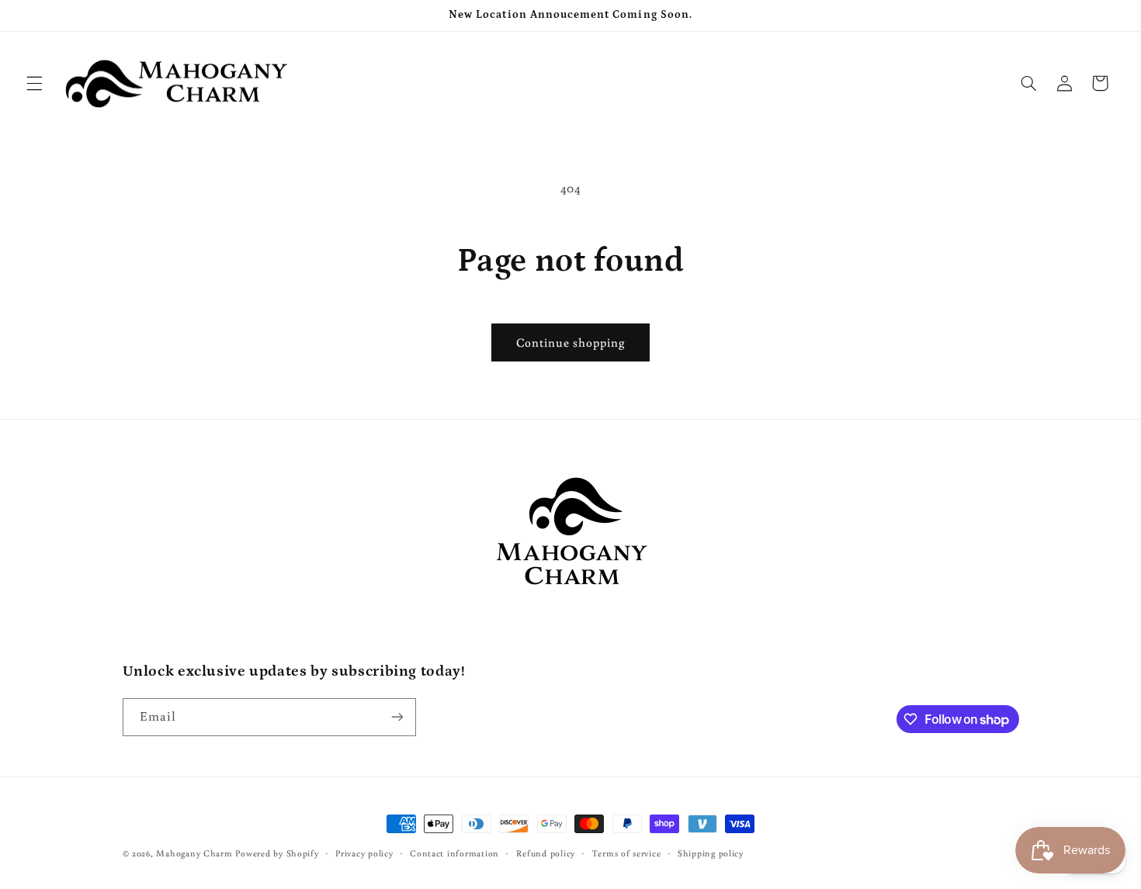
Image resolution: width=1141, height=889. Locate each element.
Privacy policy (364, 853)
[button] (34, 83)
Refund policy (546, 853)
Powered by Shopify (276, 853)
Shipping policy (711, 853)
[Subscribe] (396, 717)
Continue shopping (571, 342)
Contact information (454, 853)
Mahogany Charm (194, 853)
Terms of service (626, 853)
